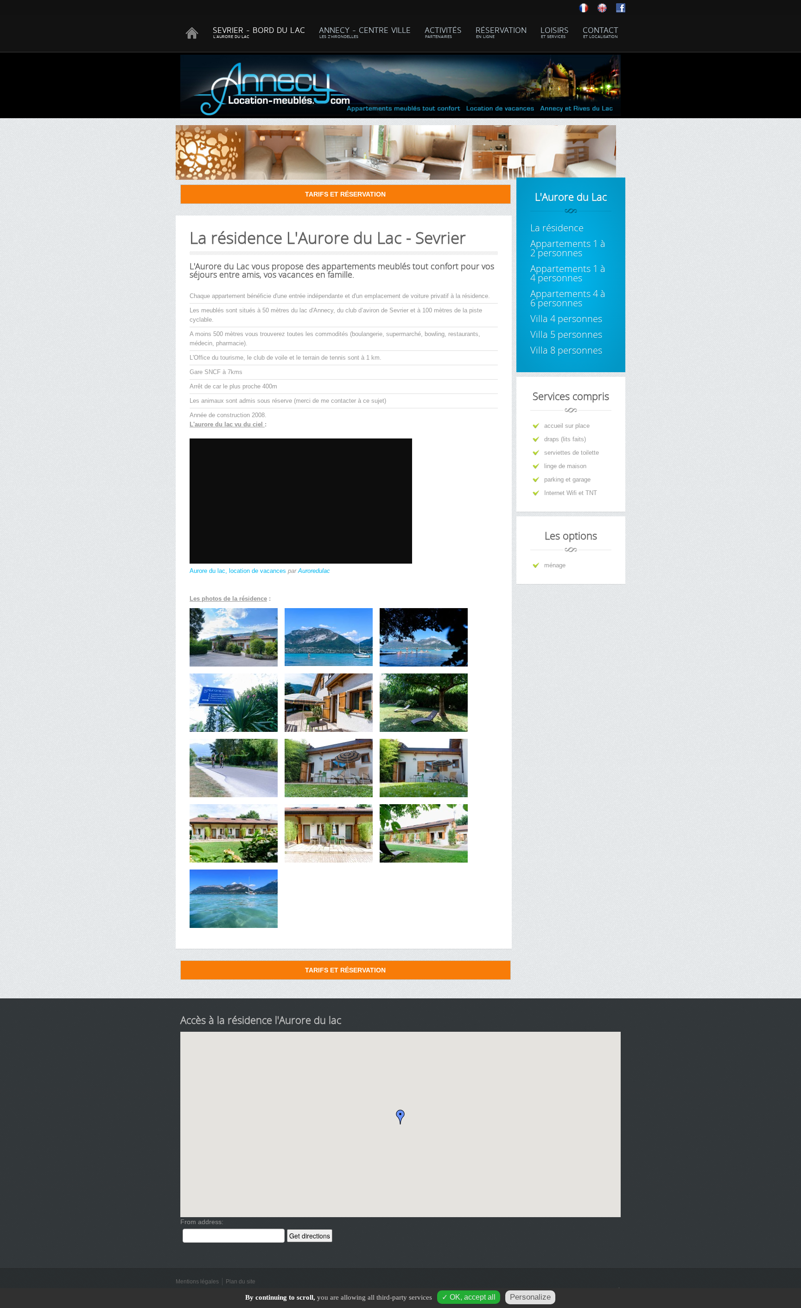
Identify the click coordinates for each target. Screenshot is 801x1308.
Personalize (530, 1297)
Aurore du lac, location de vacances (238, 570)
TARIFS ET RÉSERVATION (345, 194)
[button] (400, 1117)
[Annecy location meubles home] (607, 7)
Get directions (309, 1235)
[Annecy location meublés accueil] (588, 7)
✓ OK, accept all (469, 1297)
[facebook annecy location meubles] (620, 7)
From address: (201, 1221)
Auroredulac (314, 570)
